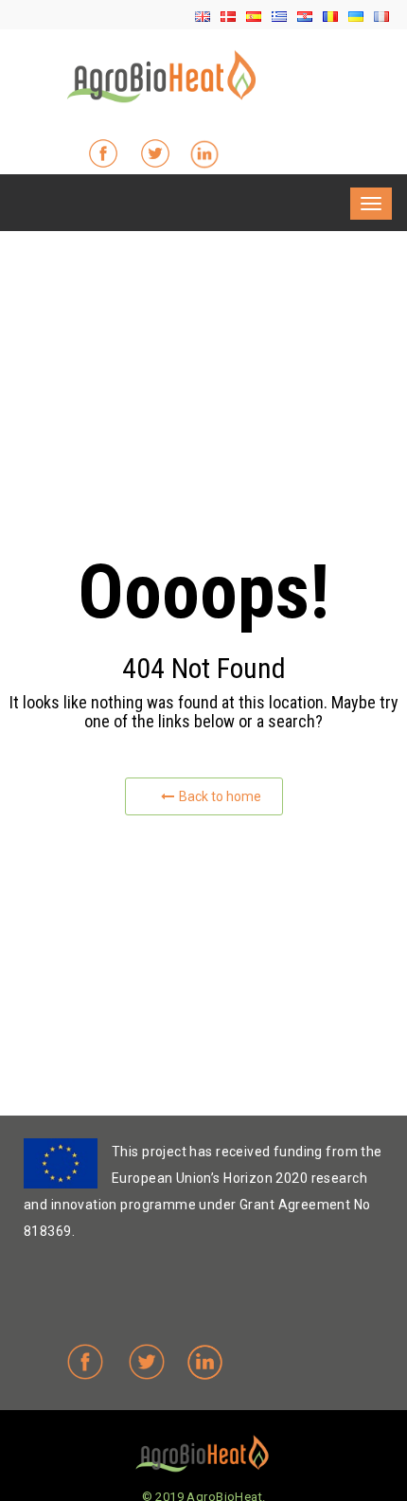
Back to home (220, 796)
